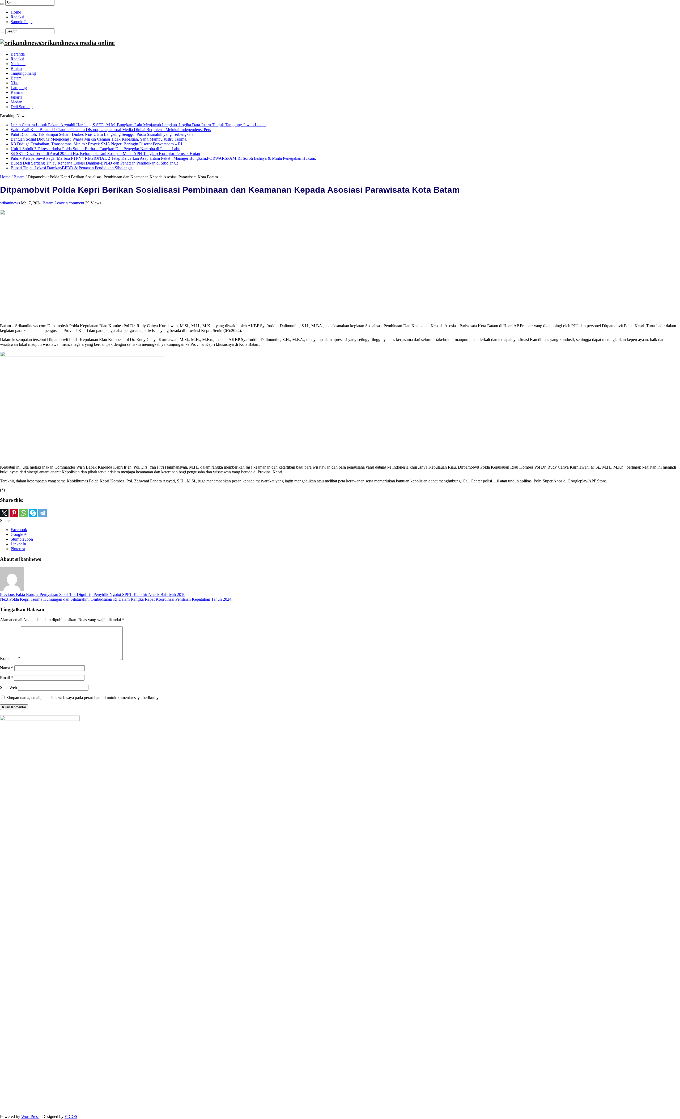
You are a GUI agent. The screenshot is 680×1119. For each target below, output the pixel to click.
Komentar (10, 658)
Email (6, 677)
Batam (16, 78)
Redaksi (17, 17)
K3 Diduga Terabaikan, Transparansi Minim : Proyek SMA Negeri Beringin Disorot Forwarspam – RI (97, 144)
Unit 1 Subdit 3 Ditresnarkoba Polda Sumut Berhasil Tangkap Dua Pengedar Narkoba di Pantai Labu (95, 148)
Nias (14, 83)
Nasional (18, 63)
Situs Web (8, 687)
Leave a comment (69, 203)
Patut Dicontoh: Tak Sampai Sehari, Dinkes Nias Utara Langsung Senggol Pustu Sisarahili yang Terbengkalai (102, 134)
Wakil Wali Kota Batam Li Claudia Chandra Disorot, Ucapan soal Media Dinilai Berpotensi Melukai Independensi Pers (111, 129)
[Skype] (33, 513)
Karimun (18, 92)
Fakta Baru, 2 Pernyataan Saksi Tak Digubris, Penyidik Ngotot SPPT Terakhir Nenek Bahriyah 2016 (92, 594)
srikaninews (10, 203)
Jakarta (16, 97)
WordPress (30, 1116)
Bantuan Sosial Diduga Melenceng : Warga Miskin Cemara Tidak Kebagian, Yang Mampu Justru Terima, (99, 139)
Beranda (18, 54)
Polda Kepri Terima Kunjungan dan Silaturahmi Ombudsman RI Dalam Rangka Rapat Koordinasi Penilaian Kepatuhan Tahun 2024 (115, 599)
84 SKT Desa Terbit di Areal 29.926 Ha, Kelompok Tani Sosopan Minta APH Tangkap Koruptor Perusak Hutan (105, 153)
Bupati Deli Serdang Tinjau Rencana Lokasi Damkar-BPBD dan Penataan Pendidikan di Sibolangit (94, 163)
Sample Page (21, 21)
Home (16, 12)
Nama (6, 668)
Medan (16, 102)
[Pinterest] (14, 513)
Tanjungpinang (23, 73)
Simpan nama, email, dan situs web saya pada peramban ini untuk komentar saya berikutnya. (84, 697)
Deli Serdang (22, 106)
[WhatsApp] (23, 513)
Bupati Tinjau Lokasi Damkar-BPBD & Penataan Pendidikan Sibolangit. (72, 168)
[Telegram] (42, 513)
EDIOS (71, 1116)
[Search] (2, 4)
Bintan (16, 68)
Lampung (19, 87)
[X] (4, 513)
